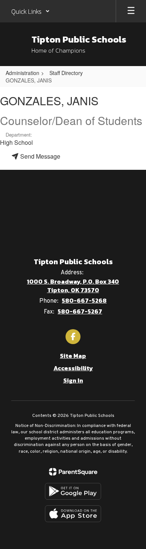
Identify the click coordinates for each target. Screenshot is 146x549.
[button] (30, 11)
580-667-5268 (84, 300)
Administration (22, 73)
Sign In (73, 380)
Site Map (73, 355)
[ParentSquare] (73, 471)
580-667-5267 (80, 311)
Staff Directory (66, 73)
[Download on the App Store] (73, 513)
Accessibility (73, 368)
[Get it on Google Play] (73, 491)
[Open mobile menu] (131, 11)
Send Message (39, 156)
